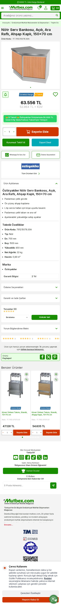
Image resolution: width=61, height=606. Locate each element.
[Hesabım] (45, 8)
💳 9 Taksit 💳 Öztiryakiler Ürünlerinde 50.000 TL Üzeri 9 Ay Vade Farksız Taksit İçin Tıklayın (29, 118)
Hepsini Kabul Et (30, 599)
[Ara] (57, 15)
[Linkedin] (45, 457)
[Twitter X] (39, 457)
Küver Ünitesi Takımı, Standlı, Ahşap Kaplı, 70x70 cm (44, 413)
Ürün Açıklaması (11, 183)
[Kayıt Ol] (53, 485)
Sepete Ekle (40, 131)
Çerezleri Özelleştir (30, 593)
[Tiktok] (33, 457)
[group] (30, 65)
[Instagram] (21, 457)
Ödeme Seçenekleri (48, 155)
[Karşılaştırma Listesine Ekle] (26, 379)
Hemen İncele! (33, 471)
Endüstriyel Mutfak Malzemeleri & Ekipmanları (30, 23)
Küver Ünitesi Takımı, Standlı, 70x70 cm (14, 413)
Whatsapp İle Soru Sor (17, 155)
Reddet (48, 578)
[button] (30, 87)
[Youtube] (15, 457)
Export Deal (45, 142)
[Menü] (2, 8)
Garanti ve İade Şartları (15, 298)
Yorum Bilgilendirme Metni (16, 328)
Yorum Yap (44, 317)
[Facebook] (27, 457)
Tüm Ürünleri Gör (29, 173)
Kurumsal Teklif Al (16, 142)
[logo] (21, 8)
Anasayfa (6, 23)
